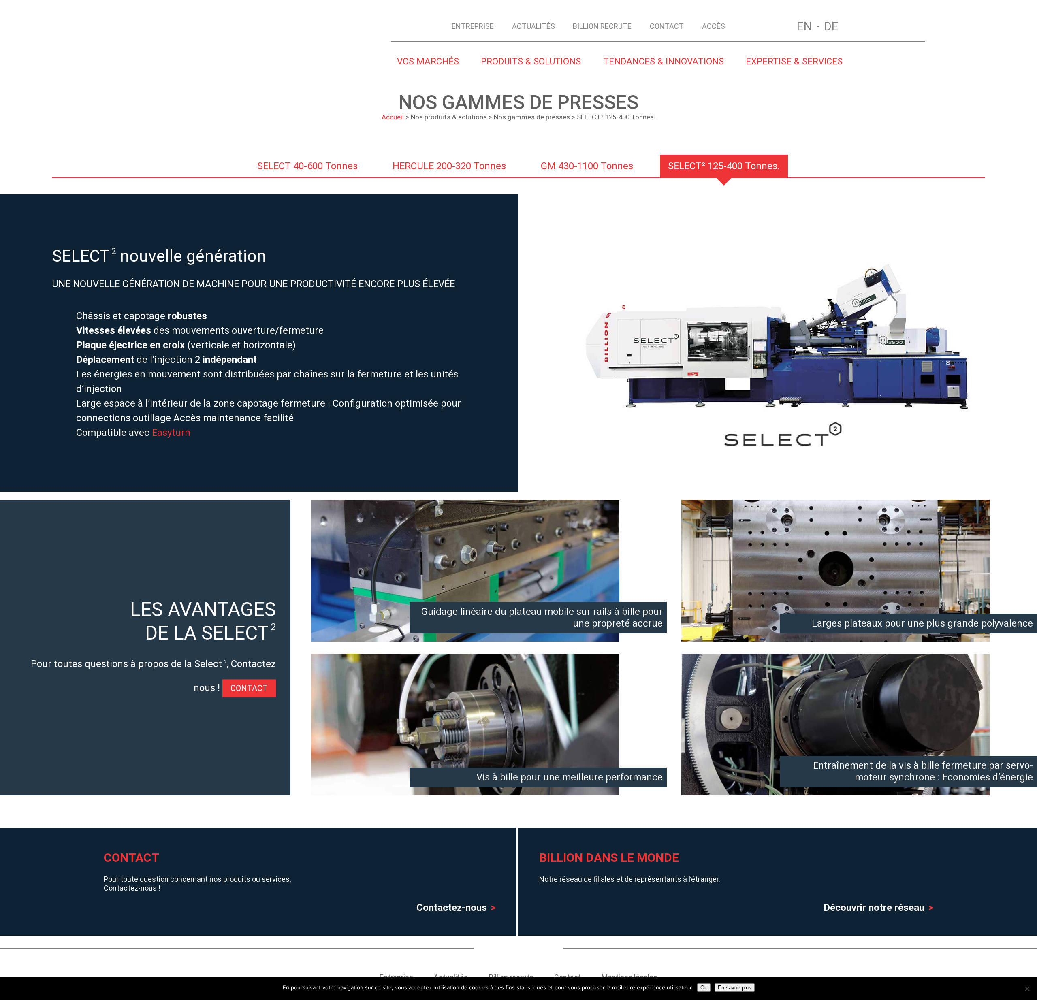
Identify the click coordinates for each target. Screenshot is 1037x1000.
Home (750, 25)
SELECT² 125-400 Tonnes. (724, 166)
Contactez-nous (451, 907)
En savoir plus (734, 988)
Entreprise (473, 26)
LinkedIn (537, 948)
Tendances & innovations (663, 61)
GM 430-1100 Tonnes (587, 166)
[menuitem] (808, 26)
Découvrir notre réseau (874, 907)
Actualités (533, 26)
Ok (703, 988)
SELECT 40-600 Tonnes (307, 166)
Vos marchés (428, 61)
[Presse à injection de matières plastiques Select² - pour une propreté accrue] (465, 634)
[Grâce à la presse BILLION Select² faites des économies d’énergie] (835, 788)
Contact (667, 26)
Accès (713, 26)
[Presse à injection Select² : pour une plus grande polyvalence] (835, 634)
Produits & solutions (531, 61)
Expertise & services (794, 61)
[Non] (1027, 989)
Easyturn (171, 432)
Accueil (393, 117)
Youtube (503, 948)
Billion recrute (602, 26)
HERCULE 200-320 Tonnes (449, 166)
